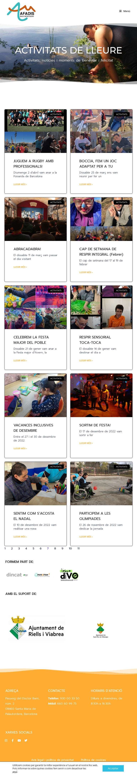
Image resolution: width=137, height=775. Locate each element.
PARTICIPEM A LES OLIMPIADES (94, 516)
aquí (14, 771)
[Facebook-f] (13, 740)
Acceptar (113, 768)
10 (70, 548)
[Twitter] (26, 740)
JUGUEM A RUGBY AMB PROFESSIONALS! (34, 163)
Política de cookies (93, 760)
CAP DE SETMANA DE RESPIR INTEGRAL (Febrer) (101, 251)
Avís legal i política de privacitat (52, 760)
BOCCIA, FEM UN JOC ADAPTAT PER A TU (98, 163)
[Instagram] (6, 740)
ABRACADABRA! (27, 249)
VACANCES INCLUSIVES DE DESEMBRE (33, 427)
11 (78, 548)
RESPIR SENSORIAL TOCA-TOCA (95, 339)
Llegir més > (20, 184)
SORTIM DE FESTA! (94, 425)
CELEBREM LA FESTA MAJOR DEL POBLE (31, 339)
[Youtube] (19, 740)
